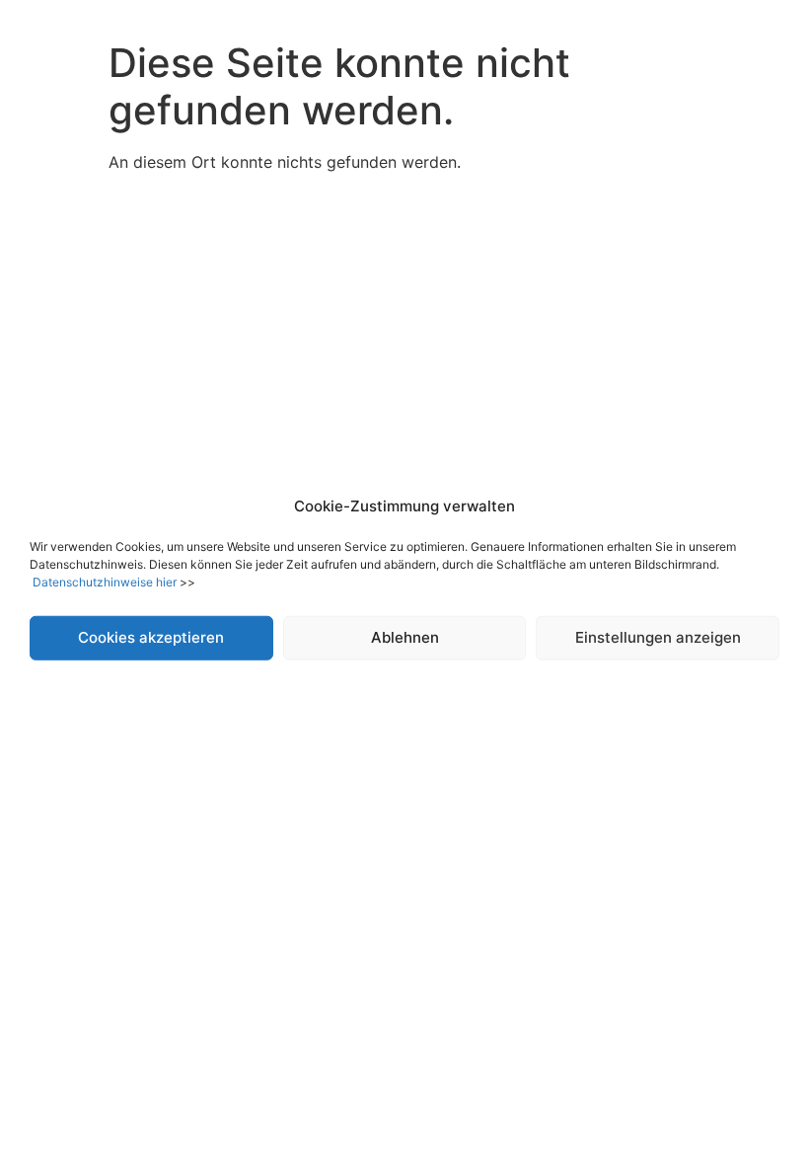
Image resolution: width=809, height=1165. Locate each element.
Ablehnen (405, 637)
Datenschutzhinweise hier (105, 581)
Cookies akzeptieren (151, 637)
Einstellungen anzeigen (658, 637)
